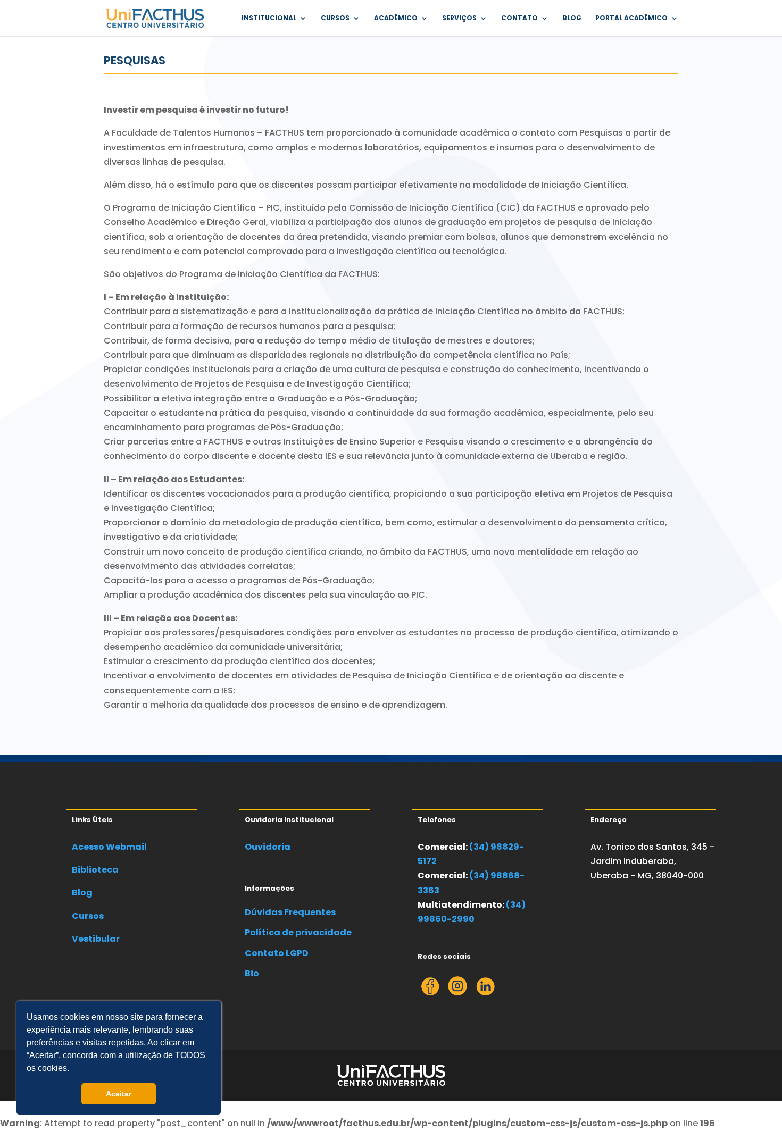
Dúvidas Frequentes (290, 912)
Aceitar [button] (118, 1094)
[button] (72, 1069)
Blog (571, 18)
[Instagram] (457, 992)
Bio (252, 973)
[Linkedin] (485, 992)
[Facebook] (430, 992)
